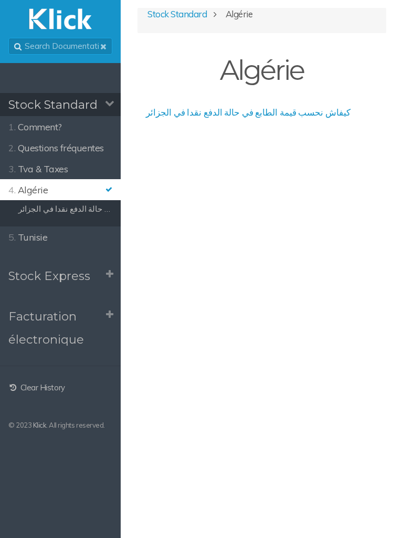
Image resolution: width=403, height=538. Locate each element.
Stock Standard (53, 104)
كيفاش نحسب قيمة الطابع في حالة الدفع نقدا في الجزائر (248, 112)
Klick (40, 425)
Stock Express (49, 275)
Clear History (41, 387)
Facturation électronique (46, 328)
